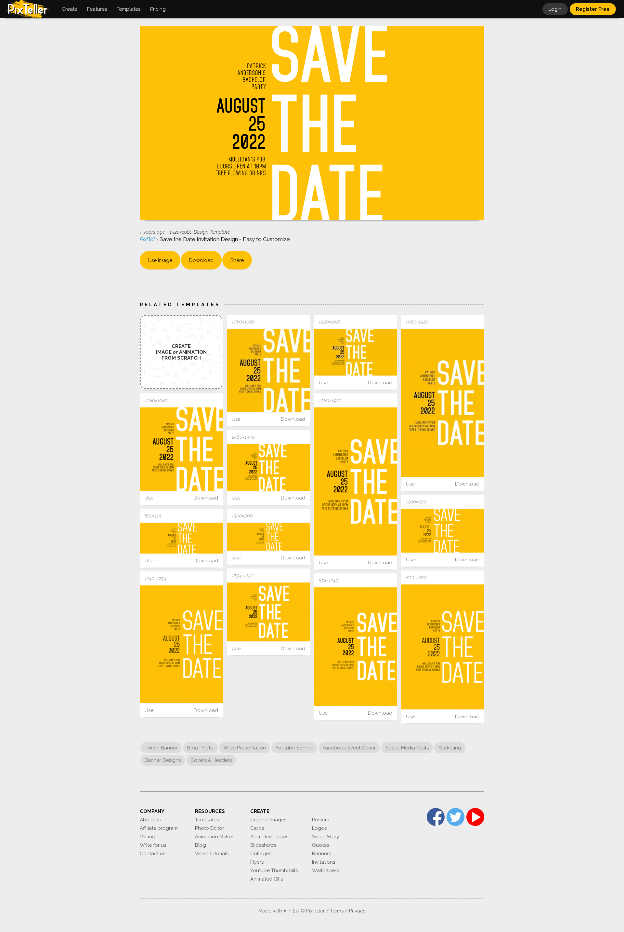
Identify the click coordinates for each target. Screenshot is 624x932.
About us (150, 820)
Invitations (323, 862)
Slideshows (263, 845)
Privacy (357, 911)
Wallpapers (325, 870)
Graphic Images (268, 820)
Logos (319, 828)
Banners (321, 854)
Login (555, 9)
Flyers (257, 862)
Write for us (153, 845)
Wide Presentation (244, 748)
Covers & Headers (211, 760)
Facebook (436, 817)
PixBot (148, 239)
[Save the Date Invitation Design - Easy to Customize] (268, 370)
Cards (257, 828)
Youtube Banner (294, 748)
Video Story (325, 837)
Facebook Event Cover (349, 748)
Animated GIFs (266, 879)
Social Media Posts (407, 748)
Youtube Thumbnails (274, 870)
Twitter (455, 817)
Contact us (152, 854)
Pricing (147, 837)
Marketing (449, 748)
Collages (260, 854)
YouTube (475, 817)
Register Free (593, 9)
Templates (207, 820)
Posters (320, 820)
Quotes (320, 845)
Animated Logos (269, 837)
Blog (200, 845)
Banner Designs (163, 760)
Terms (337, 911)
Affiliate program (159, 828)
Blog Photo (200, 748)
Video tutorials (211, 854)
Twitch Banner (161, 748)
